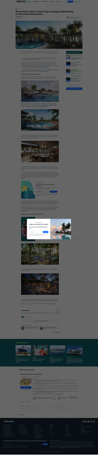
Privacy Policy (31, 235)
